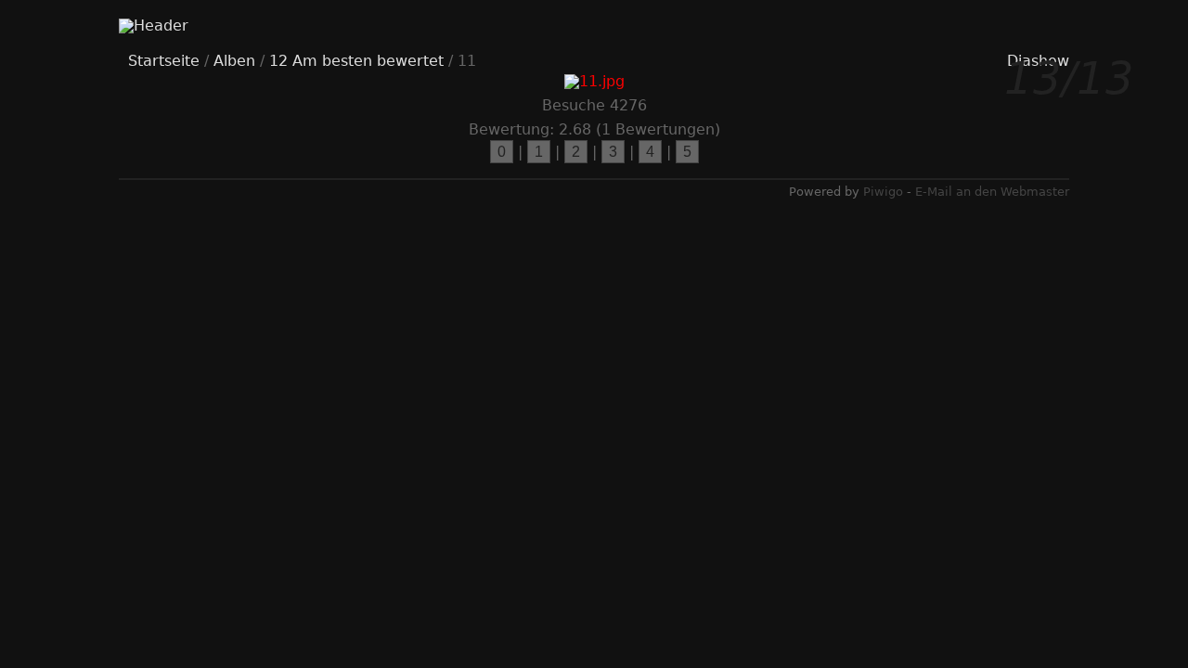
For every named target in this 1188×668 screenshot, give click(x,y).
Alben (234, 61)
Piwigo (883, 192)
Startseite (164, 61)
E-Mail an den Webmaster (992, 192)
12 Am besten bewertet (356, 61)
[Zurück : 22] (193, 357)
